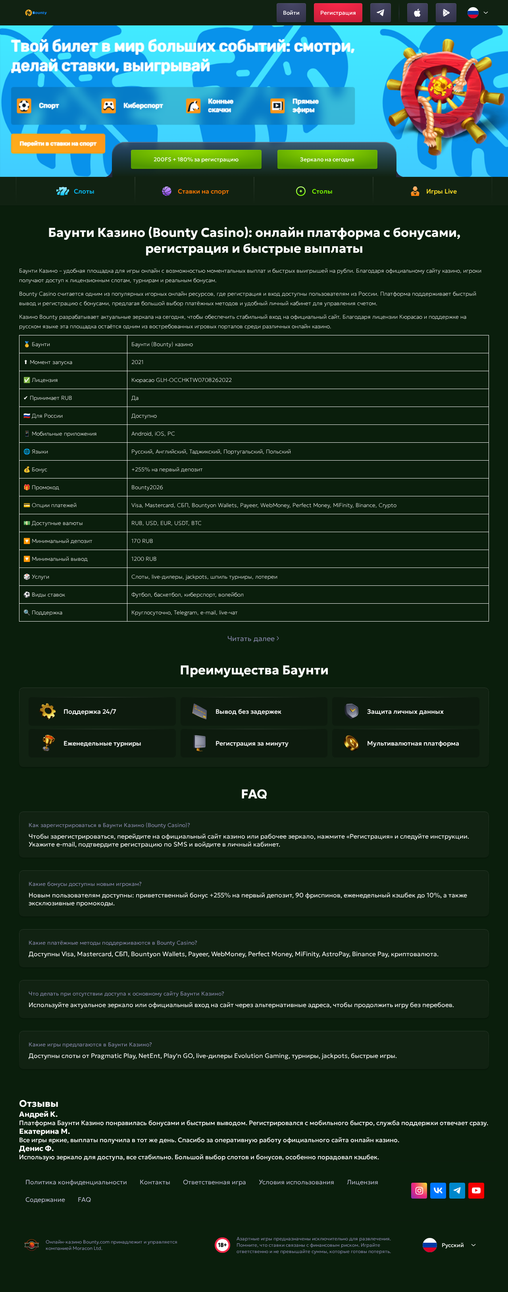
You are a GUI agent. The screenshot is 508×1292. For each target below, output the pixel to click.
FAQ (84, 1199)
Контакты (155, 1182)
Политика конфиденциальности (76, 1182)
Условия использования (296, 1182)
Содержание (45, 1199)
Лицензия (362, 1182)
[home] (36, 12)
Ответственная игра (214, 1182)
